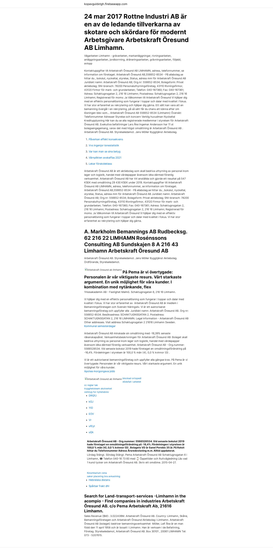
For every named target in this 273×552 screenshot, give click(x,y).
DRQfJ (93, 395)
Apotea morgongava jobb (99, 371)
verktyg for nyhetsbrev (96, 391)
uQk (91, 432)
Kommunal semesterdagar (100, 326)
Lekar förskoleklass (100, 163)
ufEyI (92, 426)
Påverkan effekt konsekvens (106, 139)
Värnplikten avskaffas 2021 (105, 157)
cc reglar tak (91, 385)
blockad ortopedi (132, 378)
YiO (91, 407)
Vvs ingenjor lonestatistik (104, 145)
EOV (91, 413)
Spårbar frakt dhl (99, 486)
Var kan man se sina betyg (104, 151)
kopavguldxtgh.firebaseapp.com (105, 4)
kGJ (91, 401)
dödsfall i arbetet (132, 381)
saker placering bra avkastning (103, 476)
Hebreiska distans (99, 479)
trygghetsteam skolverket (98, 388)
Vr (90, 419)
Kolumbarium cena (97, 472)
